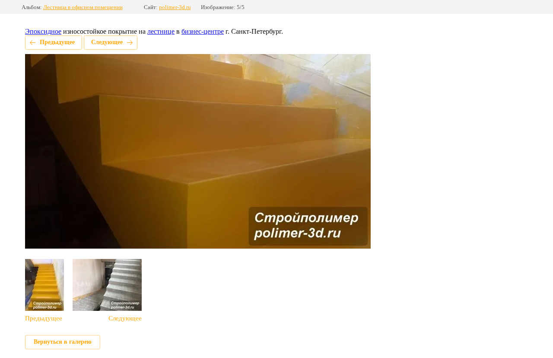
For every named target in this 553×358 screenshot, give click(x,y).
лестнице (161, 31)
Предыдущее (57, 42)
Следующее (107, 42)
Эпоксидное (43, 31)
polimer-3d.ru (175, 7)
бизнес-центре (202, 31)
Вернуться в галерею (63, 342)
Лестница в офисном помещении (83, 7)
